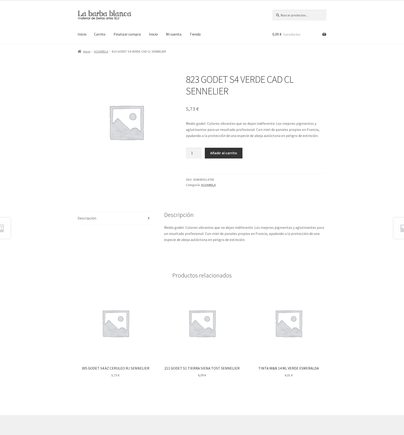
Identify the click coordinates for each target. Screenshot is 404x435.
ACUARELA (101, 51)
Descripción (87, 218)
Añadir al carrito (223, 153)
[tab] (115, 218)
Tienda (195, 34)
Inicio (82, 34)
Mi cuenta (173, 34)
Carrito (99, 34)
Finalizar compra (127, 34)
